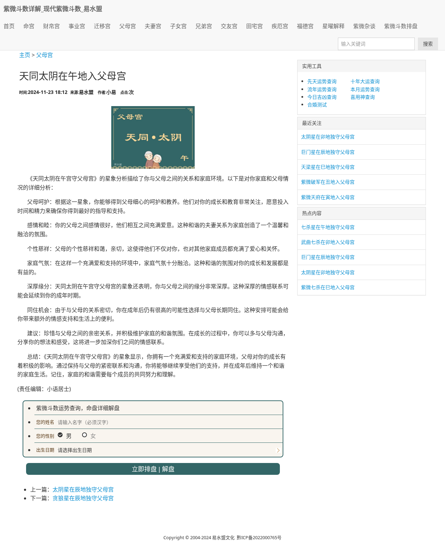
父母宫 (44, 55)
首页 (9, 26)
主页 (24, 55)
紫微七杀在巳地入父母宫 (328, 287)
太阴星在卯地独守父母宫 (328, 136)
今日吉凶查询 (322, 97)
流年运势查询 (322, 89)
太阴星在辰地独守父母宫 (83, 489)
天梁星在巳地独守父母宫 (328, 166)
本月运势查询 (365, 89)
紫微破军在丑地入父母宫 (328, 181)
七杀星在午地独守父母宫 (328, 227)
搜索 (428, 43)
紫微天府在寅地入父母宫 (328, 197)
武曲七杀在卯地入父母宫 (328, 242)
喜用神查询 (362, 97)
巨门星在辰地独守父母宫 (328, 152)
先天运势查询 (322, 81)
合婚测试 (317, 104)
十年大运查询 (365, 81)
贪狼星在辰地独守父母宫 (83, 498)
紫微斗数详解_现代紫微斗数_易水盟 (52, 9)
